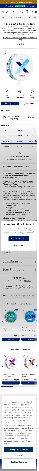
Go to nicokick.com (18, 239)
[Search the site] (21, 11)
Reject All (18, 456)
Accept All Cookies (19, 450)
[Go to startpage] (9, 11)
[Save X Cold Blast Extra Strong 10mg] (5, 52)
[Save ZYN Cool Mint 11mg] (24, 310)
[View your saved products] (26, 11)
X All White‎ (24, 17)
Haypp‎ (4, 17)
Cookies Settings (19, 462)
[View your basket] (31, 11)
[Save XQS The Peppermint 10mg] (4, 310)
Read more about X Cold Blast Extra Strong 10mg (20, 39)
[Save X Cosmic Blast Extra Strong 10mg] (24, 356)
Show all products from (19, 281)
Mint (32, 97)
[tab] (7, 386)
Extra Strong (20, 97)
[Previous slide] (3, 321)
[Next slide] (37, 321)
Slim (7, 97)
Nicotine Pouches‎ (13, 17)
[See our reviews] (19, 6)
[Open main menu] (36, 11)
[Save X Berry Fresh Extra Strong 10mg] (4, 356)
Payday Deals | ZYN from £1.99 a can (19, 2)
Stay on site (18, 245)
